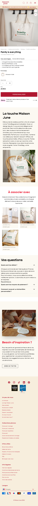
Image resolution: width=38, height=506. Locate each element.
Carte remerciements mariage (10, 435)
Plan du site (5, 477)
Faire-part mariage (7, 426)
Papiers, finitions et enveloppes (11, 451)
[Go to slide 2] (34, 100)
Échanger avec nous (7, 458)
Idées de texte (6, 449)
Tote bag (23, 49)
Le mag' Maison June (8, 403)
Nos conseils (5, 405)
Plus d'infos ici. (6, 282)
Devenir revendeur (7, 412)
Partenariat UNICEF (7, 407)
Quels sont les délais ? (9, 265)
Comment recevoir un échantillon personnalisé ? (13, 290)
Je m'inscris (32, 7)
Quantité (3, 80)
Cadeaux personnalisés (13, 49)
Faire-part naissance (8, 428)
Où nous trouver (6, 414)
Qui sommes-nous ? (7, 417)
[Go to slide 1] (33, 100)
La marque (5, 400)
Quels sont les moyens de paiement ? (14, 284)
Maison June (4, 49)
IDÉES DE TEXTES (10, 366)
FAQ (3, 456)
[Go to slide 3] (36, 100)
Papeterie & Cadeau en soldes (10, 438)
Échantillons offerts (7, 447)
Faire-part (5, 433)
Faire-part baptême (7, 430)
